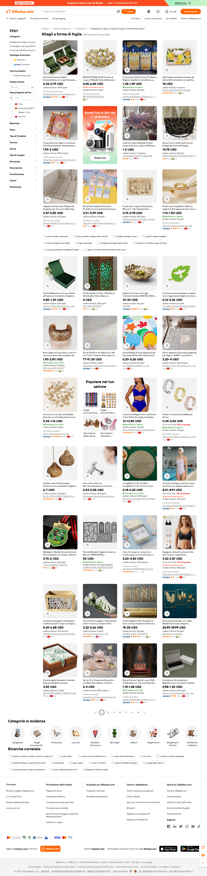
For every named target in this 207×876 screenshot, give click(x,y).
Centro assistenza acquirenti (140, 791)
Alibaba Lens (21, 849)
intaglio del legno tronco (126, 236)
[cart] (158, 12)
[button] (118, 11)
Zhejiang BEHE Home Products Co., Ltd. (60, 223)
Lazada (103, 862)
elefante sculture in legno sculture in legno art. (33, 756)
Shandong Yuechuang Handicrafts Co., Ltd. (60, 634)
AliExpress (60, 862)
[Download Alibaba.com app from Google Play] (190, 849)
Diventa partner (174, 814)
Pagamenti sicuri (54, 791)
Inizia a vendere (174, 796)
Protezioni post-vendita (57, 808)
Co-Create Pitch (14, 796)
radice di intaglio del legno (126, 763)
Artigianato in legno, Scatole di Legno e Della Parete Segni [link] (117, 28)
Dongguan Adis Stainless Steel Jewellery (100, 496)
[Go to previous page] (95, 712)
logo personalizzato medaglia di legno (63, 250)
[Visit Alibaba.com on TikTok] (199, 826)
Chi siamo (11, 784)
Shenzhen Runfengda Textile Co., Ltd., (179, 574)
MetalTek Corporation (172, 634)
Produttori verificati (95, 791)
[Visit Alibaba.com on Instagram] (187, 826)
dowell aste (59, 763)
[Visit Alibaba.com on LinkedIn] (175, 826)
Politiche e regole (54, 822)
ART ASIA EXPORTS (92, 306)
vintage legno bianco (155, 763)
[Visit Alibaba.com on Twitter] (181, 826)
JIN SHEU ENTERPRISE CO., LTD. (138, 569)
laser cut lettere (99, 763)
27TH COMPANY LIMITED (55, 565)
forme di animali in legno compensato (29, 770)
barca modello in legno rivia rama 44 (92, 236)
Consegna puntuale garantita (59, 802)
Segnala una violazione (137, 819)
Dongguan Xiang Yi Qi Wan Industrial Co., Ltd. (140, 219)
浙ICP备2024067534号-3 (181, 871)
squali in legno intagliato (156, 236)
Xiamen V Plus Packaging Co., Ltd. (59, 306)
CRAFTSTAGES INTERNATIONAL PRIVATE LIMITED (179, 156)
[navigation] (23, 370)
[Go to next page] (144, 712)
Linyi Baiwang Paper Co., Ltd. (136, 365)
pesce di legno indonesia (57, 236)
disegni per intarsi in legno (97, 770)
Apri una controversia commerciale (143, 802)
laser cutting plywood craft (65, 770)
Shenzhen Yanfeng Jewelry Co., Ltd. (179, 437)
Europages (147, 862)
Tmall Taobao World (89, 862)
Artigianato (81, 28)
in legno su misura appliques (172, 756)
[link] (203, 847)
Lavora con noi (13, 808)
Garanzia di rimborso (55, 796)
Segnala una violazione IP (138, 814)
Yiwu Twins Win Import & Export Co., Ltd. (100, 223)
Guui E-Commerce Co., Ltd (95, 634)
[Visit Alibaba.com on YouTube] (193, 826)
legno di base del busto (124, 756)
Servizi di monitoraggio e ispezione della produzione (62, 815)
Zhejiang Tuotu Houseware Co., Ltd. (179, 365)
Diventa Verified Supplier (178, 808)
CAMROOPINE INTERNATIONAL (98, 567)
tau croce (147, 756)
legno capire (78, 763)
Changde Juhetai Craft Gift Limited (178, 306)
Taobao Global (116, 862)
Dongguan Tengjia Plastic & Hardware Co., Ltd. (140, 498)
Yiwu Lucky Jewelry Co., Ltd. (56, 434)
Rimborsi (131, 808)
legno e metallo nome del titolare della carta (107, 250)
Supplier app (98, 849)
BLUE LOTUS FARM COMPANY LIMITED (60, 496)
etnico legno (67, 756)
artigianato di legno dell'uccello (114, 243)
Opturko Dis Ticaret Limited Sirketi (139, 430)
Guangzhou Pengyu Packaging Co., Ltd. (60, 94)
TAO (127, 862)
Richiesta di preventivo (97, 796)
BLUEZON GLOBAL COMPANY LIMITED (60, 693)
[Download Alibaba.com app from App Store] (168, 849)
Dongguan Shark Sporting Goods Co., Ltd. (179, 505)
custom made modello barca (93, 756)
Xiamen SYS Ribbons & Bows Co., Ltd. (140, 96)
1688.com (72, 862)
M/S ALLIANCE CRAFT (53, 368)
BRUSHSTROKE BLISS (93, 96)
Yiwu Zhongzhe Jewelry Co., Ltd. (177, 225)
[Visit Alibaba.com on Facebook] (168, 826)
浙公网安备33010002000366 (153, 871)
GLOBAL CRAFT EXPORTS (135, 634)
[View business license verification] (130, 871)
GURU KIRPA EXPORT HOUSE (176, 90)
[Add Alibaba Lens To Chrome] (50, 849)
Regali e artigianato (62, 28)
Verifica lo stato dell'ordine (179, 802)
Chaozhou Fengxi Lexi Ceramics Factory (60, 160)
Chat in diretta (133, 796)
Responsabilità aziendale (17, 802)
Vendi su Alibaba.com (177, 791)
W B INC (126, 306)
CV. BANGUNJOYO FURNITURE (137, 156)
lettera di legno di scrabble (58, 243)
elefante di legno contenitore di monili (29, 763)
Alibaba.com (150, 849)
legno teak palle (85, 243)
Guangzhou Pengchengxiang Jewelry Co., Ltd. (100, 365)
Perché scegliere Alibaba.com (20, 791)
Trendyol (136, 862)
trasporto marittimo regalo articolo (151, 243)
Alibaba (45, 28)
